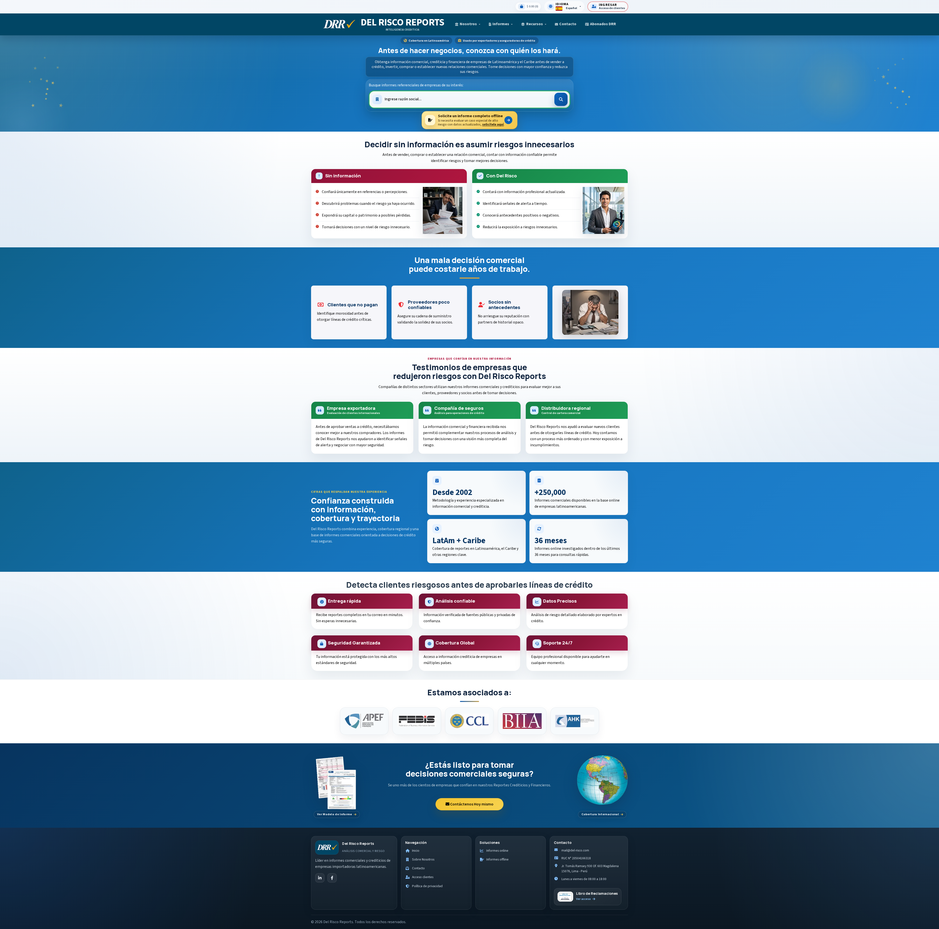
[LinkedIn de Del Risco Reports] (319, 878)
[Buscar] (561, 99)
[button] (467, 24)
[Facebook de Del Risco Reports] (332, 878)
